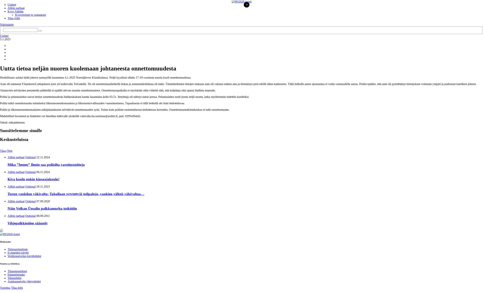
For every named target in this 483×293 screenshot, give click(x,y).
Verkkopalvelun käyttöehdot (24, 256)
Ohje (9, 150)
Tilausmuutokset (17, 271)
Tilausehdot (14, 278)
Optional (30, 157)
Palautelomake (16, 274)
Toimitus (5, 287)
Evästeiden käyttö (18, 252)
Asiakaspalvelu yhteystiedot (24, 281)
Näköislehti (7, 24)
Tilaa (3, 150)
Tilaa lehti (17, 287)
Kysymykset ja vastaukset (30, 14)
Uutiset (12, 4)
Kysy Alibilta (15, 11)
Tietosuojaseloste (18, 249)
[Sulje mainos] (246, 5)
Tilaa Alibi (14, 18)
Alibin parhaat (16, 8)
